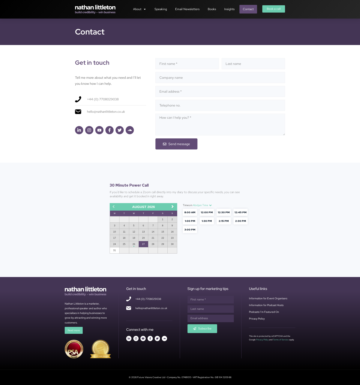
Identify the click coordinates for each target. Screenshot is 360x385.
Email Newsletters (187, 9)
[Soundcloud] (130, 130)
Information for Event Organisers (268, 298)
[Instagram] (89, 130)
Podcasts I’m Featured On (264, 312)
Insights (229, 9)
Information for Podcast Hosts (266, 305)
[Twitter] (120, 130)
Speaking (160, 9)
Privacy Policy (257, 318)
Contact (248, 9)
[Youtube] (99, 130)
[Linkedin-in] (79, 130)
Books (212, 9)
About (137, 9)
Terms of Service (281, 339)
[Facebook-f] (109, 130)
